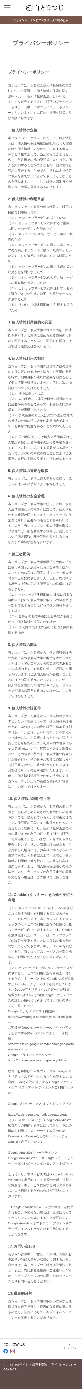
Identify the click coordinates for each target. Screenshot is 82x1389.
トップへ (69, 1348)
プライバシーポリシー (62, 1364)
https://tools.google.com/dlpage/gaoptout (37, 1114)
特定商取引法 (38, 1364)
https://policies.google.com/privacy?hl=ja (37, 1060)
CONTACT (9, 1369)
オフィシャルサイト (15, 1364)
